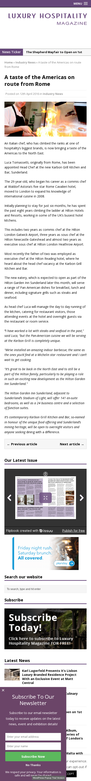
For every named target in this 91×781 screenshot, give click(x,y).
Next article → (72, 444)
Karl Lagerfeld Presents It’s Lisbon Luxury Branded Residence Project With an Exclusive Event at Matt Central (49, 677)
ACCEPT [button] (69, 774)
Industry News (53, 94)
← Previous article (22, 444)
